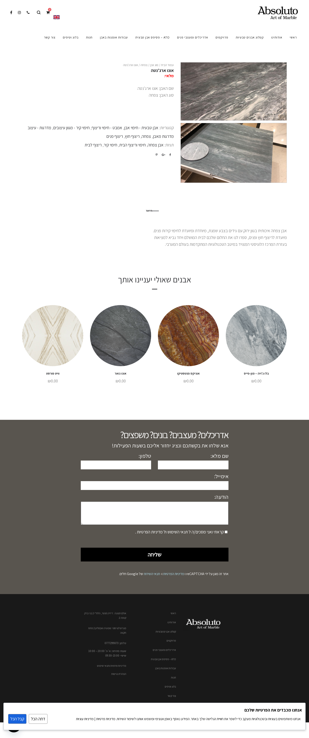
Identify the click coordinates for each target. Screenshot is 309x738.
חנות (173, 677)
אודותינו (171, 622)
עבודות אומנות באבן (165, 668)
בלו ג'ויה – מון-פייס (256, 373)
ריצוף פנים (114, 136)
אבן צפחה (156, 145)
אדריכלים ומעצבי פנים (164, 650)
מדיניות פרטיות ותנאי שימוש (111, 665)
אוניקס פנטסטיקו (188, 373)
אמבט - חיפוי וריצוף (107, 127)
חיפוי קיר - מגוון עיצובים (71, 127)
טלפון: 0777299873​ (115, 643)
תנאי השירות (152, 573)
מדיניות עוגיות (85, 719)
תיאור (149, 210)
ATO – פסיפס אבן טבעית (163, 659)
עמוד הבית (167, 65)
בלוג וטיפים (170, 686)
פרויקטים (171, 640)
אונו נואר (120, 373)
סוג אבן (154, 65)
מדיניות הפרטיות (149, 532)
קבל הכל (17, 718)
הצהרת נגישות (118, 674)
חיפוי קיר (110, 145)
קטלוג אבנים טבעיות (166, 631)
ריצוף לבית (93, 145)
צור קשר (171, 695)
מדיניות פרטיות (105, 719)
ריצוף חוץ (132, 136)
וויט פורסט (52, 373)
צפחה (143, 65)
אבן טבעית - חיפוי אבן (141, 127)
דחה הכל (38, 718)
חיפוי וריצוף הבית (132, 145)
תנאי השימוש (177, 532)
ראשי (173, 613)
